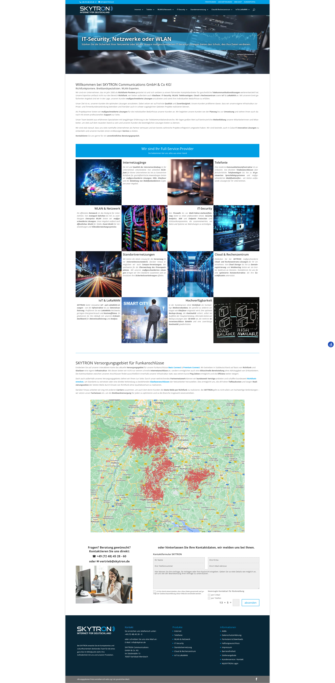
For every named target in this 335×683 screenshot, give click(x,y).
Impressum (227, 647)
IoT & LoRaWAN (241, 10)
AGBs (224, 631)
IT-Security (181, 10)
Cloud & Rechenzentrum (220, 10)
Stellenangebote (229, 655)
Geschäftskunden (225, 2)
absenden (250, 602)
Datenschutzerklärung (231, 635)
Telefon (149, 10)
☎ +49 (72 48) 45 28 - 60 (109, 556)
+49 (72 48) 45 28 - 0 (133, 634)
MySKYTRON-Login (230, 663)
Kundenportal (249, 2)
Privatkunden (210, 2)
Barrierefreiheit (229, 651)
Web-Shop (238, 2)
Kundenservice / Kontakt (232, 659)
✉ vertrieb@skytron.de (113, 561)
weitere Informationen (245, 54)
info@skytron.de (138, 642)
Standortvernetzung (198, 10)
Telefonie (178, 635)
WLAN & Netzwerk (164, 10)
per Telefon (216, 598)
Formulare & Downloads (232, 639)
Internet (138, 10)
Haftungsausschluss (231, 643)
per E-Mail (215, 595)
